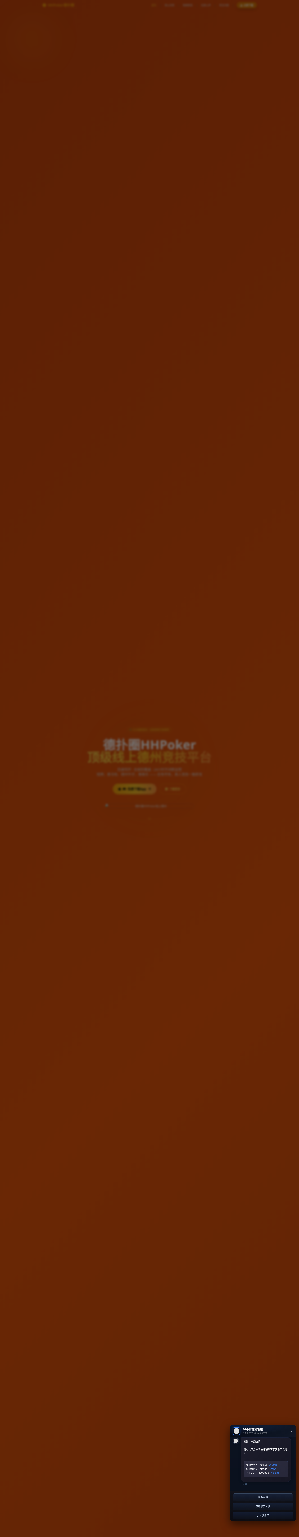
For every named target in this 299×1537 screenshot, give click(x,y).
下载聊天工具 (263, 1506)
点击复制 (273, 1465)
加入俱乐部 (263, 1515)
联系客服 (263, 1497)
